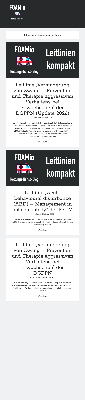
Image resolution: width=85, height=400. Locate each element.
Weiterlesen (42, 141)
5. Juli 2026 (47, 117)
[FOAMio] (17, 24)
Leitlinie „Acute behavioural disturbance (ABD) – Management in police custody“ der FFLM (42, 168)
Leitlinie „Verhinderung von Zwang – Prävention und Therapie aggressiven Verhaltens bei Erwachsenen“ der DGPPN (42, 259)
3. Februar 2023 (48, 214)
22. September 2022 (47, 277)
